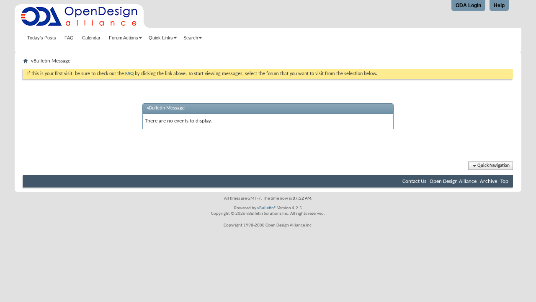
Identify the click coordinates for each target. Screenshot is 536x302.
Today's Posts (41, 37)
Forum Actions (123, 37)
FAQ (69, 37)
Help (499, 5)
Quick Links (161, 37)
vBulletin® (266, 208)
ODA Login (468, 5)
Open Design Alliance (453, 181)
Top (504, 181)
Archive (488, 181)
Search (190, 37)
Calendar (91, 37)
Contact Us (414, 181)
